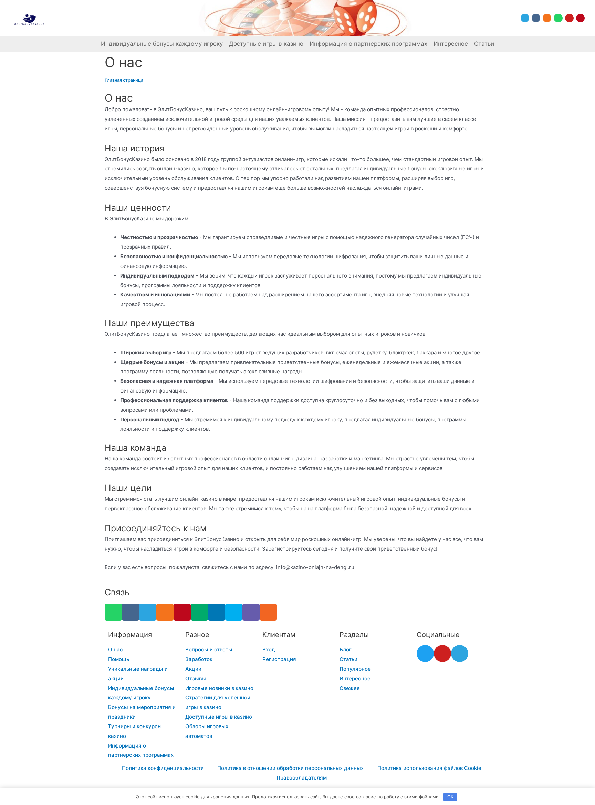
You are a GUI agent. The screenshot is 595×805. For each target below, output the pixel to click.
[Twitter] (425, 653)
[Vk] (536, 18)
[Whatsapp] (558, 18)
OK (450, 796)
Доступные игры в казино (266, 43)
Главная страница (124, 80)
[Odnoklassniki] (547, 18)
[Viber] (251, 612)
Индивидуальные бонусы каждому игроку (162, 43)
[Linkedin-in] (216, 612)
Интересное (451, 43)
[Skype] (233, 612)
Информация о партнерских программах (368, 43)
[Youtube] (569, 18)
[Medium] (199, 612)
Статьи (484, 43)
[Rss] (268, 612)
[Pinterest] (580, 18)
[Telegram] (525, 18)
